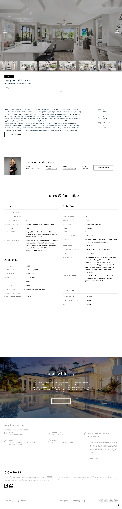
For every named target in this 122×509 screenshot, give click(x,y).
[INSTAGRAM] (106, 500)
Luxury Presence (20, 501)
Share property (15, 134)
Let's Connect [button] (61, 401)
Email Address (93, 436)
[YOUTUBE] (116, 500)
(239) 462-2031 (57, 435)
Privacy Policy (79, 501)
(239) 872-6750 (51, 169)
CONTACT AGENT (103, 168)
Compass (49, 476)
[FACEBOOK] (101, 500)
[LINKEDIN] (111, 500)
